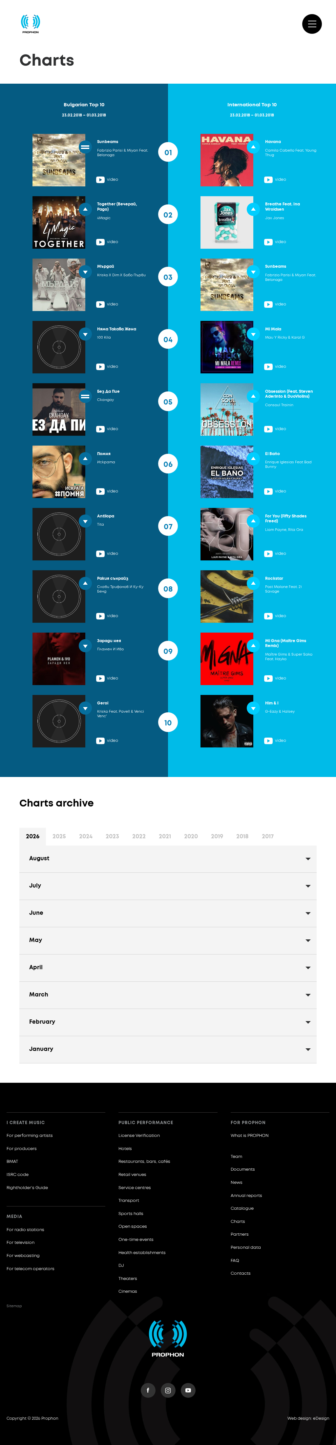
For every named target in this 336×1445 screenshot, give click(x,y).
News (236, 1183)
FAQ (235, 1261)
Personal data (246, 1248)
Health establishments (142, 1253)
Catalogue (242, 1208)
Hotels (125, 1149)
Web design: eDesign (308, 1419)
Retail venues (132, 1175)
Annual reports (246, 1196)
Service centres (134, 1188)
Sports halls (130, 1214)
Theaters (127, 1279)
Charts (238, 1222)
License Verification (139, 1136)
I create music (26, 1123)
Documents (243, 1169)
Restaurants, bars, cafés (144, 1162)
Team (236, 1157)
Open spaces (132, 1227)
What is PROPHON (250, 1136)
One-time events (136, 1240)
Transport (128, 1201)
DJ (121, 1266)
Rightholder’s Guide (27, 1188)
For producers (22, 1149)
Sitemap (14, 1306)
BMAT (12, 1162)
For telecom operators (30, 1269)
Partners (240, 1234)
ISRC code (18, 1175)
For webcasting (23, 1256)
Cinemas (127, 1291)
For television (20, 1243)
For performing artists (30, 1136)
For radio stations (25, 1230)
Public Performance (145, 1123)
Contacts (241, 1273)
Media (14, 1217)
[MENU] (312, 24)
